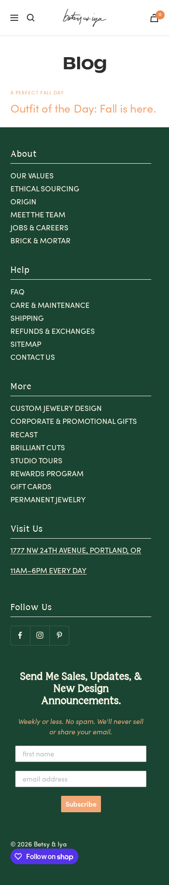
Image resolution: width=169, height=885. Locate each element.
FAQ (17, 292)
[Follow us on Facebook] (20, 635)
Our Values (32, 176)
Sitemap (25, 344)
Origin (23, 202)
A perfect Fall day (37, 92)
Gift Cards (31, 486)
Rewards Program (47, 473)
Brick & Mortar (40, 240)
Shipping (27, 318)
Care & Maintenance (50, 305)
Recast (24, 434)
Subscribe (81, 804)
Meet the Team (37, 215)
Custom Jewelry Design (56, 408)
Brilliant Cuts (37, 447)
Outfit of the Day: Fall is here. (83, 108)
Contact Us (32, 357)
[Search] (31, 18)
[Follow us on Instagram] (39, 635)
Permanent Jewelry (48, 499)
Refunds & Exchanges (52, 331)
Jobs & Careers (39, 228)
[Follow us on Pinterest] (59, 635)
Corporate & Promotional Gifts (73, 421)
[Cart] (154, 18)
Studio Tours (36, 460)
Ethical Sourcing (44, 189)
